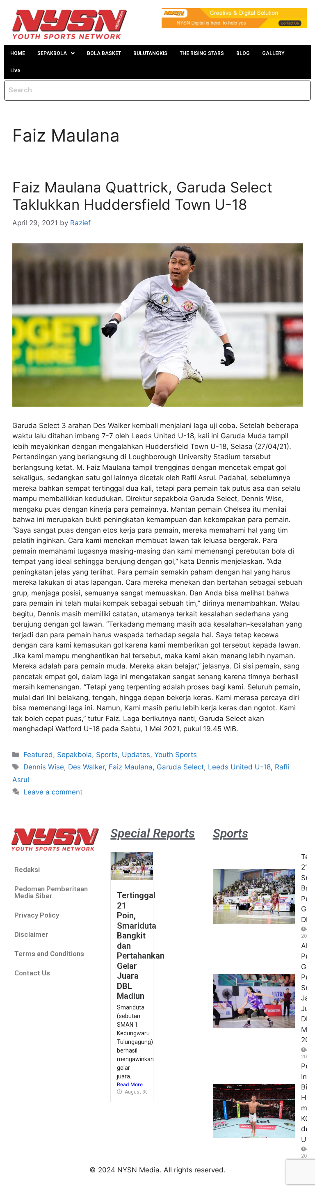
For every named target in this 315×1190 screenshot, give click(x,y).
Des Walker (86, 767)
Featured (38, 755)
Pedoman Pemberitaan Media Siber (51, 892)
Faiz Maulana (131, 767)
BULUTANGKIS (150, 53)
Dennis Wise (43, 767)
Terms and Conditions (49, 954)
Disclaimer (31, 934)
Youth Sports (175, 755)
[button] (56, 53)
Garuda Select (180, 767)
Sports (107, 755)
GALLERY (273, 53)
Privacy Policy (36, 915)
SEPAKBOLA (52, 53)
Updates (136, 755)
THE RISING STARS (202, 53)
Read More (130, 1084)
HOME (17, 53)
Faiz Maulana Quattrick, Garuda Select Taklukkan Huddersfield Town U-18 (142, 195)
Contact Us (32, 973)
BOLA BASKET (104, 53)
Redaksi (27, 869)
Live (15, 70)
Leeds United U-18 (239, 767)
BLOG (243, 53)
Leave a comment (52, 792)
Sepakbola (74, 755)
